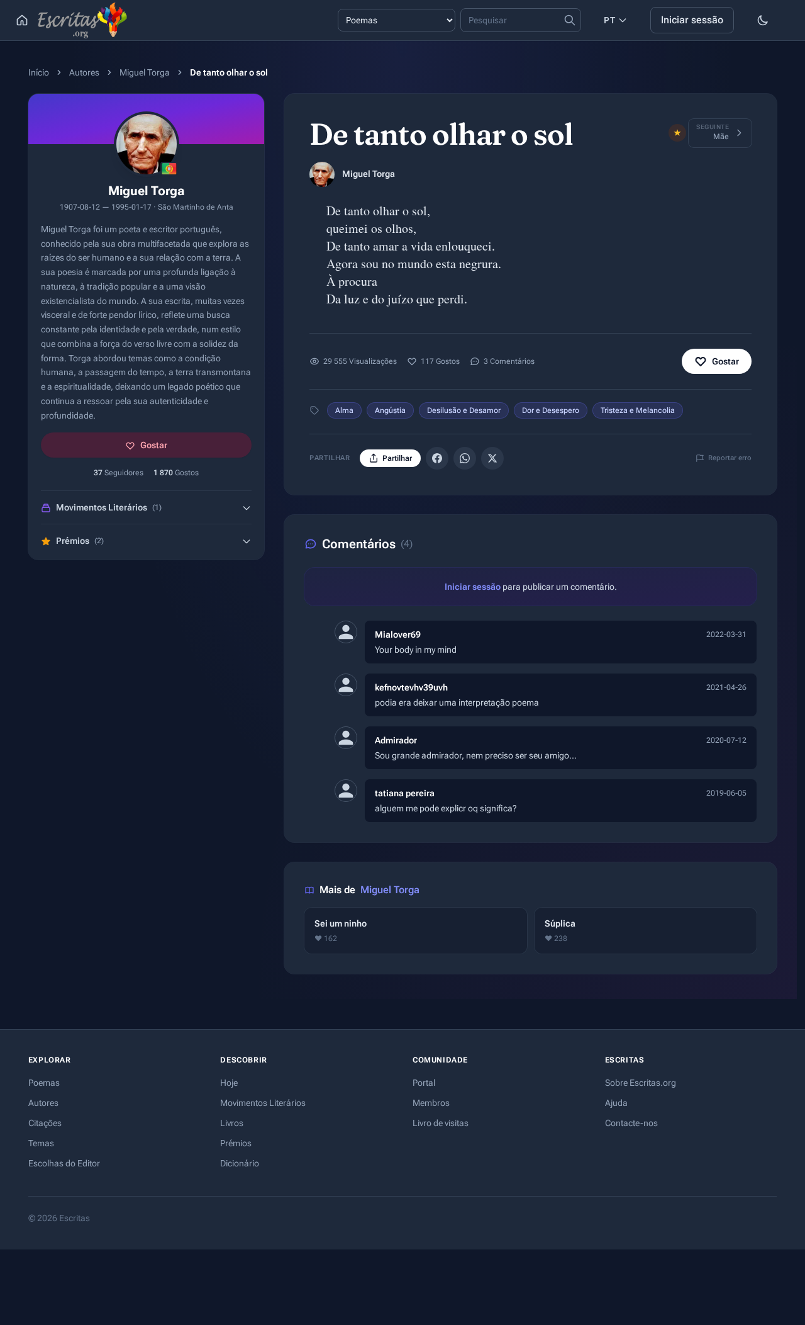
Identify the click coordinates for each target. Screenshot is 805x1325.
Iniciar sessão (692, 20)
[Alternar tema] (763, 20)
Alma (344, 410)
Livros (231, 1123)
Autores (84, 72)
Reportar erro (730, 458)
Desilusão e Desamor (464, 410)
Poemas (44, 1083)
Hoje (229, 1083)
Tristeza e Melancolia (638, 410)
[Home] (22, 20)
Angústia (390, 410)
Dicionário (239, 1163)
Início (38, 72)
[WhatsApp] (464, 458)
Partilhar (397, 458)
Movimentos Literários (263, 1103)
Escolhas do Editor (64, 1163)
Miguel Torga (144, 72)
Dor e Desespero (550, 410)
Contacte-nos (631, 1123)
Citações (45, 1123)
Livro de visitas (441, 1123)
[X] (492, 458)
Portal (424, 1083)
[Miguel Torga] (322, 174)
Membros (431, 1103)
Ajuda (616, 1103)
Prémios (236, 1143)
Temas (41, 1143)
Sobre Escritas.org (640, 1083)
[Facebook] (437, 458)
